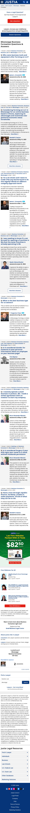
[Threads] (16, 789)
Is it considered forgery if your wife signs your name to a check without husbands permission (14, 452)
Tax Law (8, 107)
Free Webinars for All (8, 570)
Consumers (4, 638)
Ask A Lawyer (8, 5)
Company (15, 798)
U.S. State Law (7, 772)
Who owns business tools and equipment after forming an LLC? (15, 56)
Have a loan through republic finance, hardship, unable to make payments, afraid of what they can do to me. (14, 495)
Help (15, 801)
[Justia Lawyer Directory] (23, 789)
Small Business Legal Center (15, 628)
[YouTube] (9, 789)
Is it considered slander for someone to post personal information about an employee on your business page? (14, 350)
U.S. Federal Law (7, 768)
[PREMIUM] (5, 78)
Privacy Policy (15, 807)
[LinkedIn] (7, 789)
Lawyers (3, 642)
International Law (9, 173)
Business (5, 760)
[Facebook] (11, 789)
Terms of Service (15, 804)
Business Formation (17, 51)
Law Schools (6, 764)
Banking (14, 446)
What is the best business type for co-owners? (14, 302)
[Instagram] (14, 789)
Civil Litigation (8, 343)
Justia (2, 5)
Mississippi (16, 5)
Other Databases (7, 776)
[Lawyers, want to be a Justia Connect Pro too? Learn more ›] (23, 75)
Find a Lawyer (6, 675)
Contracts (8, 389)
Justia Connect (15, 792)
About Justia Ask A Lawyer (10, 635)
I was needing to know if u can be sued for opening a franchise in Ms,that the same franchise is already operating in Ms (15, 241)
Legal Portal (15, 795)
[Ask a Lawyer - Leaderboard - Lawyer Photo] (3, 664)
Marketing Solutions (9, 779)
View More (22, 71)
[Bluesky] (18, 789)
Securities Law (21, 173)
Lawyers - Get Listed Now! (15, 687)
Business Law (5, 52)
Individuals (5, 756)
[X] (21, 789)
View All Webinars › (15, 606)
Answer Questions (15, 35)
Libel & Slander (19, 343)
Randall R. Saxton (7, 660)
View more (25, 669)
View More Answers (15, 166)
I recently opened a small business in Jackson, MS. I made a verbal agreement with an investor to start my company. (14, 395)
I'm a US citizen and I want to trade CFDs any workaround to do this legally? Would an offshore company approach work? (15, 180)
